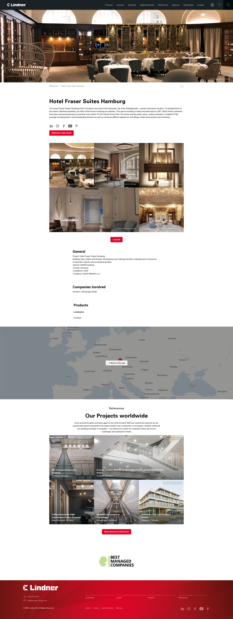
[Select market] (212, 5)
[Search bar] (228, 5)
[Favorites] (219, 5)
